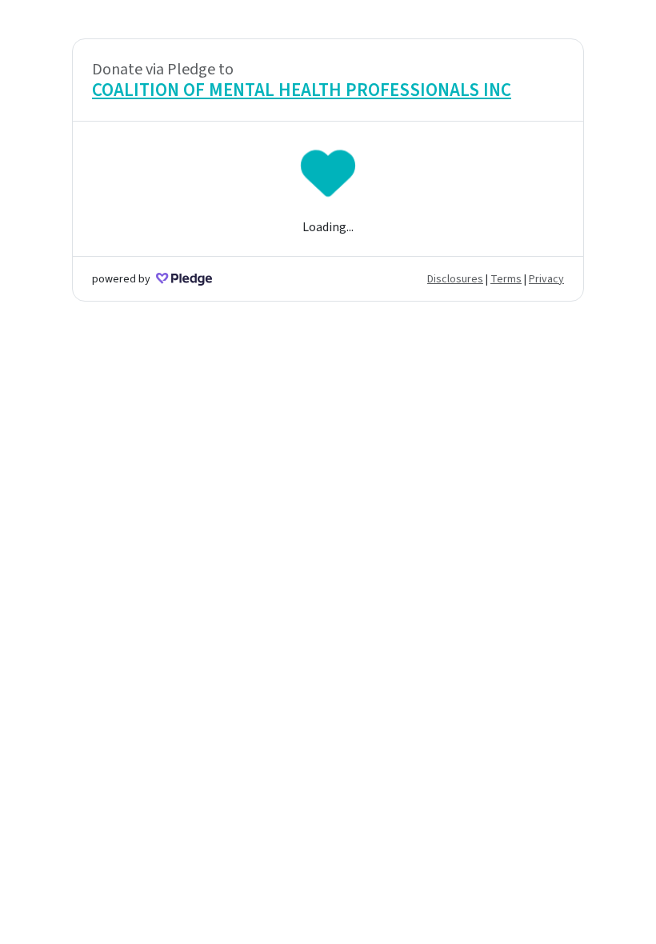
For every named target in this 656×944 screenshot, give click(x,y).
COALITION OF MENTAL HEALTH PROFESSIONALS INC (301, 90)
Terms (506, 279)
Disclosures (455, 279)
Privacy (546, 279)
